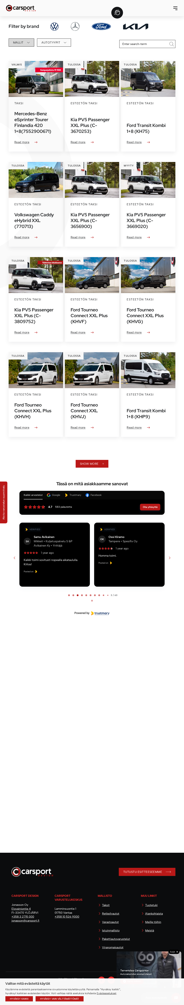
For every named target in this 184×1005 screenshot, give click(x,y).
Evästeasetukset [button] (106, 993)
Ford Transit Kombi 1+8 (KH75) (146, 128)
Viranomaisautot (112, 947)
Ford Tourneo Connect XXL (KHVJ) (84, 411)
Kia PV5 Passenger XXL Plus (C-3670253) (90, 125)
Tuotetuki (151, 905)
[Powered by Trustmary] (92, 613)
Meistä (149, 930)
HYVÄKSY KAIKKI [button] (19, 998)
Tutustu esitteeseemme (142, 872)
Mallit (18, 42)
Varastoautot (110, 922)
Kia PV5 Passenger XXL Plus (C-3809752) (34, 316)
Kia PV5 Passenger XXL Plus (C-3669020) (146, 221)
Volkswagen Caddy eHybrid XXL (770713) (34, 221)
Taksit (106, 905)
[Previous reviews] (14, 557)
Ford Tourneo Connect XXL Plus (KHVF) (89, 316)
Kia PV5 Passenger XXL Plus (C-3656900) (90, 221)
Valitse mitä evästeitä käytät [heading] (27, 983)
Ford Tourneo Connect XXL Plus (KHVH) (32, 411)
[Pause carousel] (92, 600)
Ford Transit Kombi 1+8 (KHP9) (146, 414)
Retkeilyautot (110, 913)
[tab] (69, 595)
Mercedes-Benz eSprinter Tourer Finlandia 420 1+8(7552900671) (32, 122)
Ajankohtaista (154, 913)
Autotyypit (51, 42)
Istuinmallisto (110, 930)
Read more (21, 142)
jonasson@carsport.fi (25, 920)
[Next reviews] (169, 557)
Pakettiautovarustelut (116, 939)
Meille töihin (153, 922)
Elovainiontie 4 (21, 908)
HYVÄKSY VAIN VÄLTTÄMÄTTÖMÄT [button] (59, 998)
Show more (89, 463)
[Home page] (31, 873)
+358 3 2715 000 (23, 916)
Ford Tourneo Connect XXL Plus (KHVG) (145, 316)
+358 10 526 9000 (67, 916)
